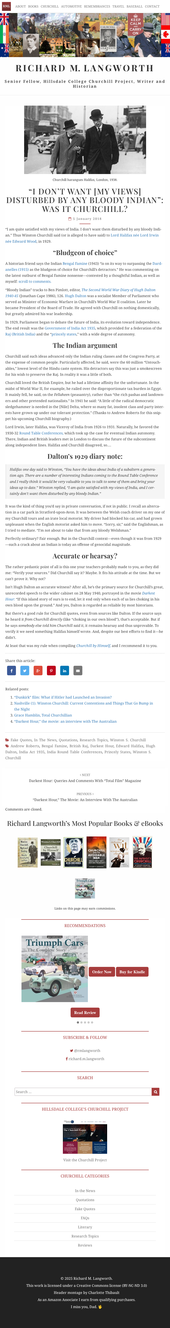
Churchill (50, 6)
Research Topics (94, 740)
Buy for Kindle (132, 972)
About (20, 6)
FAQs (85, 1218)
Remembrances (97, 6)
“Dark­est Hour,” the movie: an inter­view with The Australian (65, 721)
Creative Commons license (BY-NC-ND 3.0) (112, 1285)
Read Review (85, 1012)
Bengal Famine (54, 745)
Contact (152, 6)
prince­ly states (64, 334)
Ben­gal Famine (75, 263)
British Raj (79, 745)
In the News (45, 740)
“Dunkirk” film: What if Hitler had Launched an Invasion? (63, 697)
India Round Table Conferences (74, 751)
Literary (85, 1227)
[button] (78, 1022)
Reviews (85, 1245)
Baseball (135, 6)
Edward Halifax (129, 745)
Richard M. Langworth (6, 6)
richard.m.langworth (86, 1058)
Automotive (71, 6)
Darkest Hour (102, 745)
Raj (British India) (20, 334)
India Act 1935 (31, 751)
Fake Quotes (21, 740)
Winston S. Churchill (128, 740)
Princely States (117, 751)
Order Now (102, 972)
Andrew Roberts (25, 745)
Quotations (68, 740)
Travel (118, 6)
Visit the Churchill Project (85, 1160)
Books (33, 6)
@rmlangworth (87, 1050)
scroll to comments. (35, 281)
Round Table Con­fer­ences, (41, 433)
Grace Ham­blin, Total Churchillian (43, 715)
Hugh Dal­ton (75, 295)
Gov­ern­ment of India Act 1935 (70, 328)
